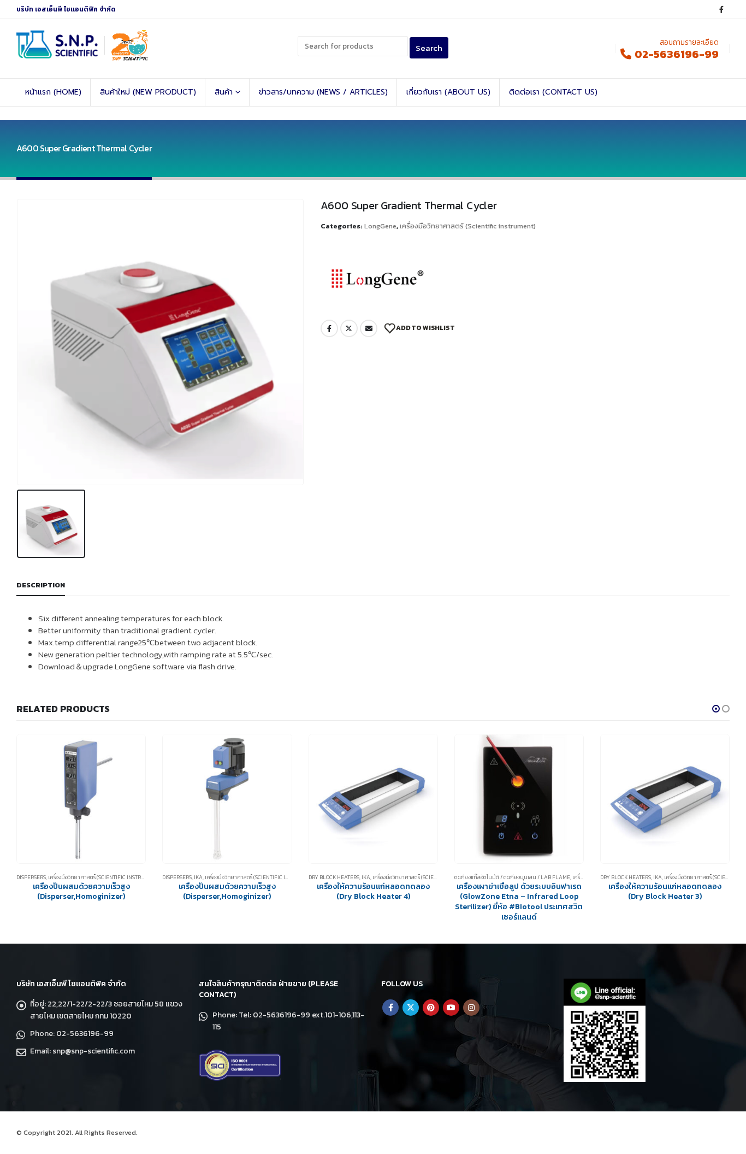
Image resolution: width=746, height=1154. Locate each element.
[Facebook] (721, 9)
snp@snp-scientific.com (93, 1051)
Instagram (471, 1007)
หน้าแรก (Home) (53, 92)
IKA (198, 877)
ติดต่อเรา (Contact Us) (553, 92)
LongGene (380, 226)
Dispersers (31, 877)
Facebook (329, 328)
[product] (81, 798)
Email (368, 328)
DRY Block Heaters (334, 877)
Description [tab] (40, 585)
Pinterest (431, 1007)
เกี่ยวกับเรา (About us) (448, 92)
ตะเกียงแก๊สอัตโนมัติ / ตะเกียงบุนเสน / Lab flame (512, 877)
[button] (716, 708)
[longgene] (378, 279)
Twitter (349, 328)
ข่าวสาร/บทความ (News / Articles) (323, 92)
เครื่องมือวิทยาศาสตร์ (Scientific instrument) (468, 226)
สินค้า (224, 92)
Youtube (451, 1007)
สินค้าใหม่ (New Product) (148, 92)
